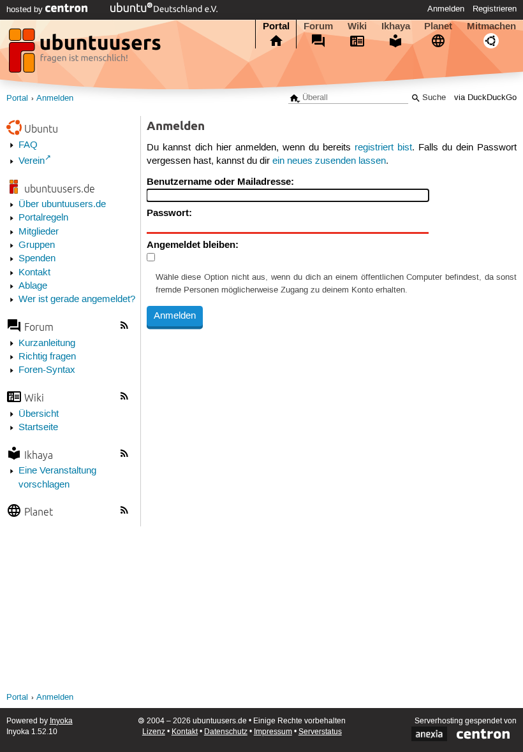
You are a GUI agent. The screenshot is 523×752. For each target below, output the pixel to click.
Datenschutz (225, 732)
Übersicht (38, 414)
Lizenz (153, 732)
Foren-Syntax (46, 370)
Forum (318, 26)
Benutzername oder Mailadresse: (220, 181)
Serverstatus (320, 732)
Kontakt (34, 272)
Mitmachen (491, 26)
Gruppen (36, 245)
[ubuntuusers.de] (86, 54)
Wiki (357, 26)
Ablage (32, 286)
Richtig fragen (47, 357)
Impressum (273, 732)
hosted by (25, 9)
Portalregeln (43, 218)
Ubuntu (41, 128)
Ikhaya (395, 26)
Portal (276, 26)
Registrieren (495, 9)
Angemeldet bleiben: (193, 244)
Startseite (38, 427)
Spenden (36, 258)
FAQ (28, 145)
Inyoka (61, 721)
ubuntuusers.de (59, 188)
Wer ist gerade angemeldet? (76, 299)
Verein (31, 161)
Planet (438, 26)
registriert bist (383, 148)
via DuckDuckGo (485, 98)
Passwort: (169, 212)
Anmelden (445, 9)
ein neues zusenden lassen (329, 161)
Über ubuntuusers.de (62, 204)
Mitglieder (38, 232)
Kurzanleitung (46, 343)
